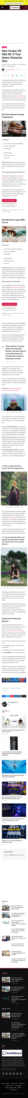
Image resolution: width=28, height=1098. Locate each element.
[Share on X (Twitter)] (8, 75)
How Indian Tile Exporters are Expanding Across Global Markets (18, 915)
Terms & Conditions (10, 1087)
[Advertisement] (14, 26)
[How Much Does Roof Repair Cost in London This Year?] (6, 938)
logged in (12, 855)
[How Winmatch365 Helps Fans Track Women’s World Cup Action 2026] (14, 788)
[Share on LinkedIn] (17, 75)
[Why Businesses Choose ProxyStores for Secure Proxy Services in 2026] (14, 810)
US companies (13, 517)
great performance (17, 287)
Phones (4, 690)
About (8, 1083)
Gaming (4, 47)
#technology (6, 688)
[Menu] (2, 7)
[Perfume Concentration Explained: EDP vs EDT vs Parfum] (14, 721)
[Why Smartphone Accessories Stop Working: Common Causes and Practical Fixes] (6, 1024)
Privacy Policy (10, 1085)
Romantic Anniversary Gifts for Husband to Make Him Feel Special (18, 960)
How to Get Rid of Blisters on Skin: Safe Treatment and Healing (18, 930)
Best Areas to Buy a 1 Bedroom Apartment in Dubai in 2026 (17, 907)
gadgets (18, 688)
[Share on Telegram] (21, 75)
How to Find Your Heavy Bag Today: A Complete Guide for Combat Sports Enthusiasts (12, 753)
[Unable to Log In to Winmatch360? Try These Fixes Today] (14, 832)
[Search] (26, 7)
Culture (12, 688)
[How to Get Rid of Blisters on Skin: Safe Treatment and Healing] (6, 931)
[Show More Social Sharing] (24, 75)
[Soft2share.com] (15, 7)
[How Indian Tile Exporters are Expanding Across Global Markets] (6, 915)
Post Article (14, 1089)
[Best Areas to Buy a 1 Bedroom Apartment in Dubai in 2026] (6, 908)
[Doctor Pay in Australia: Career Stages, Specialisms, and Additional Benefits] (6, 922)
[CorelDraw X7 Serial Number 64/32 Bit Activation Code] (6, 1015)
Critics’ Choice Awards (15, 631)
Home (3, 1083)
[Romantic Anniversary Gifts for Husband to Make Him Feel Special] (6, 961)
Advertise (22, 1083)
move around (19, 96)
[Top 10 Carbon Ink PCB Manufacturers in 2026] (6, 946)
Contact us (14, 1083)
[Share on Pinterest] (12, 75)
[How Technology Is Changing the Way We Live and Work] (6, 953)
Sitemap (19, 1087)
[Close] (27, 1)
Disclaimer (18, 1085)
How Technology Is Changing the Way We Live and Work (18, 953)
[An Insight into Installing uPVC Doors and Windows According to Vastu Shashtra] (6, 1035)
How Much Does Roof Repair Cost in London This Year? (18, 938)
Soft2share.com (10, 69)
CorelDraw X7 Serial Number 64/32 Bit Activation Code (16, 1015)
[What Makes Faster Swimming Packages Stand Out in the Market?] (14, 766)
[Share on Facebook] (4, 75)
